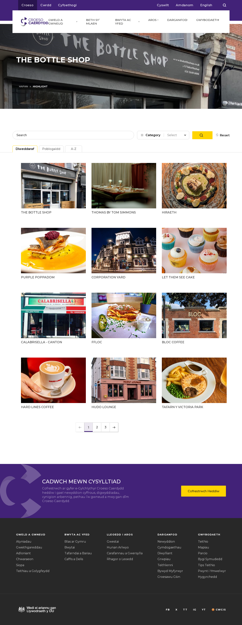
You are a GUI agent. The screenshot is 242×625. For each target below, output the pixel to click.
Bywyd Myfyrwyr (170, 571)
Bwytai (69, 547)
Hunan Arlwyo (118, 547)
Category (153, 135)
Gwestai (113, 541)
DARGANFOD (175, 20)
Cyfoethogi (67, 5)
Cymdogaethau (169, 547)
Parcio (202, 553)
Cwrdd (45, 5)
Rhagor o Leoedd (120, 559)
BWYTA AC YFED (123, 21)
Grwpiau (164, 559)
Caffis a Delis (73, 559)
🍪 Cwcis (219, 609)
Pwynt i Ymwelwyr (212, 571)
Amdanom (184, 5)
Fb (168, 609)
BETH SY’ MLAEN (92, 21)
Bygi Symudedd (210, 559)
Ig (194, 609)
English (206, 5)
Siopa (20, 565)
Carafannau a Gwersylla (125, 553)
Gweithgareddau (29, 547)
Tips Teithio (206, 565)
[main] (121, 312)
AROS (151, 20)
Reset (225, 135)
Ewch (202, 135)
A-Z (73, 149)
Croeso (28, 5)
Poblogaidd (51, 149)
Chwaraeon (24, 559)
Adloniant (23, 553)
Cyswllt (163, 5)
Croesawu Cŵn (168, 577)
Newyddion (166, 541)
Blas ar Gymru (75, 541)
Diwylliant (164, 553)
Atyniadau (23, 541)
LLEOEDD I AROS (120, 534)
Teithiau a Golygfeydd (33, 571)
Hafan (23, 86)
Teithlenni (165, 565)
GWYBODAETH (206, 20)
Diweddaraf (25, 149)
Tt (185, 609)
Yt (204, 609)
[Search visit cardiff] (225, 5)
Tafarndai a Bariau (78, 553)
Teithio (203, 541)
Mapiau (203, 547)
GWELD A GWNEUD (55, 21)
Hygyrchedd (207, 577)
